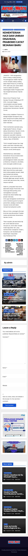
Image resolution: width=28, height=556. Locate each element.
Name (5, 368)
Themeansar (14, 552)
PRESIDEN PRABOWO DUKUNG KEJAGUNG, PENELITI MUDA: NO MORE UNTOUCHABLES (9, 248)
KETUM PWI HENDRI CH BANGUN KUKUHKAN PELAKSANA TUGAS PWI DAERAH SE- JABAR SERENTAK (19, 249)
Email (5, 376)
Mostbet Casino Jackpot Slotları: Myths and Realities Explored (14, 511)
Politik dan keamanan (19, 29)
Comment (6, 337)
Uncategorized (7, 507)
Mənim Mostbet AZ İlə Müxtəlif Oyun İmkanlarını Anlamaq (13, 477)
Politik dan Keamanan (8, 29)
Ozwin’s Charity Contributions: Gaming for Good (14, 494)
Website (5, 385)
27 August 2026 (9, 479)
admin (6, 49)
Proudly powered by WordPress (9, 550)
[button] (23, 20)
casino (5, 524)
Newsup (23, 550)
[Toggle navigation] (13, 21)
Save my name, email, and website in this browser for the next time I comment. (13, 399)
